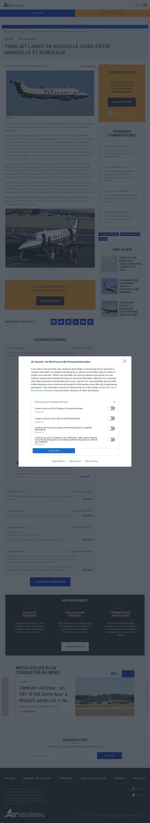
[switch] (111, 408)
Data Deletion (58, 461)
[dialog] (75, 411)
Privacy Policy (91, 461)
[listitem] (75, 401)
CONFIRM (53, 451)
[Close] (125, 362)
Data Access (75, 461)
